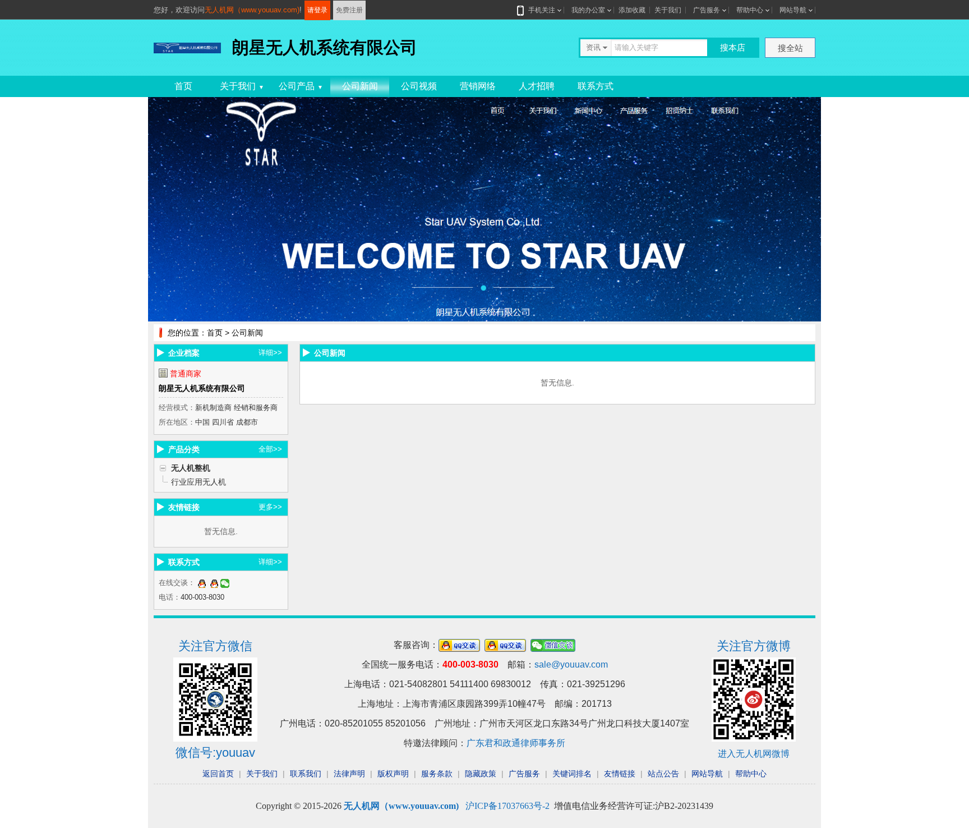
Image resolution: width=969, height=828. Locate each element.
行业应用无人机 (198, 481)
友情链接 (619, 773)
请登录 (317, 10)
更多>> (270, 507)
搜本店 (732, 47)
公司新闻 (360, 86)
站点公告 (663, 773)
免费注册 (349, 10)
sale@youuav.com (571, 664)
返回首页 (218, 773)
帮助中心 (749, 10)
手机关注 (541, 10)
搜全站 (790, 48)
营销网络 (478, 86)
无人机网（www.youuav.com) (252, 10)
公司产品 (301, 86)
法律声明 (349, 773)
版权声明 (393, 773)
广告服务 (706, 10)
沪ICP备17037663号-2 (507, 806)
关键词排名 (572, 773)
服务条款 (437, 773)
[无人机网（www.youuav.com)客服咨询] (202, 582)
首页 (183, 86)
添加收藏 (632, 10)
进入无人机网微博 (754, 753)
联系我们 (305, 773)
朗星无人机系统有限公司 (202, 388)
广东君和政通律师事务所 (516, 743)
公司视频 (419, 86)
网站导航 (792, 10)
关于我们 (667, 10)
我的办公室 (588, 10)
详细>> (270, 352)
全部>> (270, 449)
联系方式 (595, 86)
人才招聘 (537, 86)
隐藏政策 (480, 773)
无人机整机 (190, 467)
